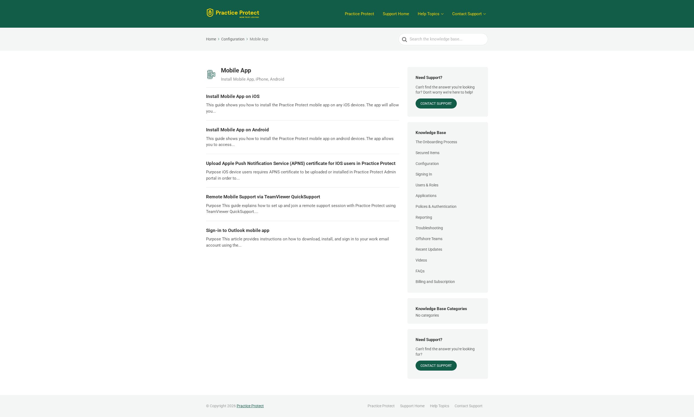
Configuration (427, 163)
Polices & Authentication (436, 206)
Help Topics (428, 13)
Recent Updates (429, 249)
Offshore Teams (429, 239)
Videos (421, 260)
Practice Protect (359, 13)
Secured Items (427, 153)
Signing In (424, 174)
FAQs (420, 271)
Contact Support (467, 13)
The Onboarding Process (436, 142)
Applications (426, 195)
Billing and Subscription (435, 281)
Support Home (396, 13)
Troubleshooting (429, 228)
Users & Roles (427, 185)
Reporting (424, 217)
